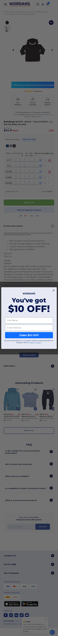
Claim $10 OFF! (29, 335)
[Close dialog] (54, 290)
